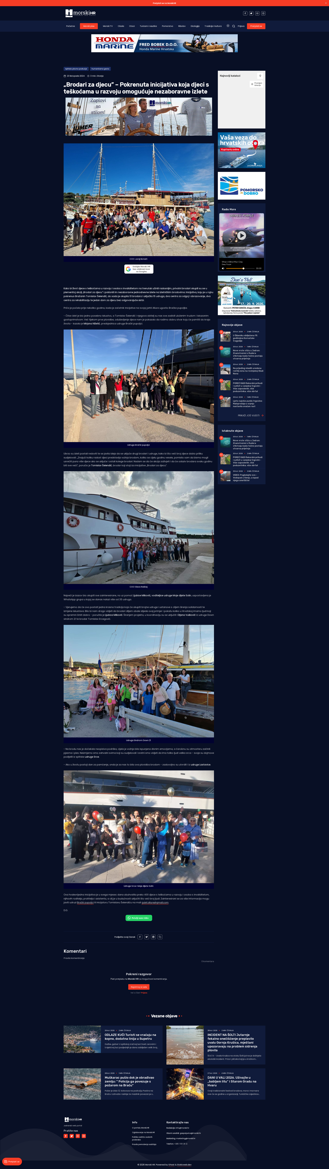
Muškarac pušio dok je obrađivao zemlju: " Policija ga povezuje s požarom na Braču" (129, 1081)
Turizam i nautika (148, 26)
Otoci (132, 26)
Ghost (171, 1164)
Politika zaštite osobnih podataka (142, 1138)
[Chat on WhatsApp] (139, 918)
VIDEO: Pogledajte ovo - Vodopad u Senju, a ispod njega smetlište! (245, 478)
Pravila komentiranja (74, 958)
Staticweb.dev (184, 1164)
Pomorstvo (167, 26)
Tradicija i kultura (213, 26)
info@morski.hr (182, 1128)
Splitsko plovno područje (76, 69)
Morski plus (88, 26)
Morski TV (108, 26)
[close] (326, 3)
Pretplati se (256, 26)
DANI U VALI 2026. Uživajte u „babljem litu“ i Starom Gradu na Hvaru (232, 1081)
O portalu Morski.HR (140, 1128)
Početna (70, 26)
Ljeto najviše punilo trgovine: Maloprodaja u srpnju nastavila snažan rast (247, 404)
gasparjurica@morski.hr (190, 1133)
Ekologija (195, 26)
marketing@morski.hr (185, 1138)
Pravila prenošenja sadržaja (144, 1144)
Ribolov (182, 26)
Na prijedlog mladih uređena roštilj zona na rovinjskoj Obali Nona (248, 371)
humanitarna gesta (100, 69)
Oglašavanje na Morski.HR (143, 1132)
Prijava (241, 26)
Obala (121, 26)
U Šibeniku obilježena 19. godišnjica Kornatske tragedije (245, 338)
